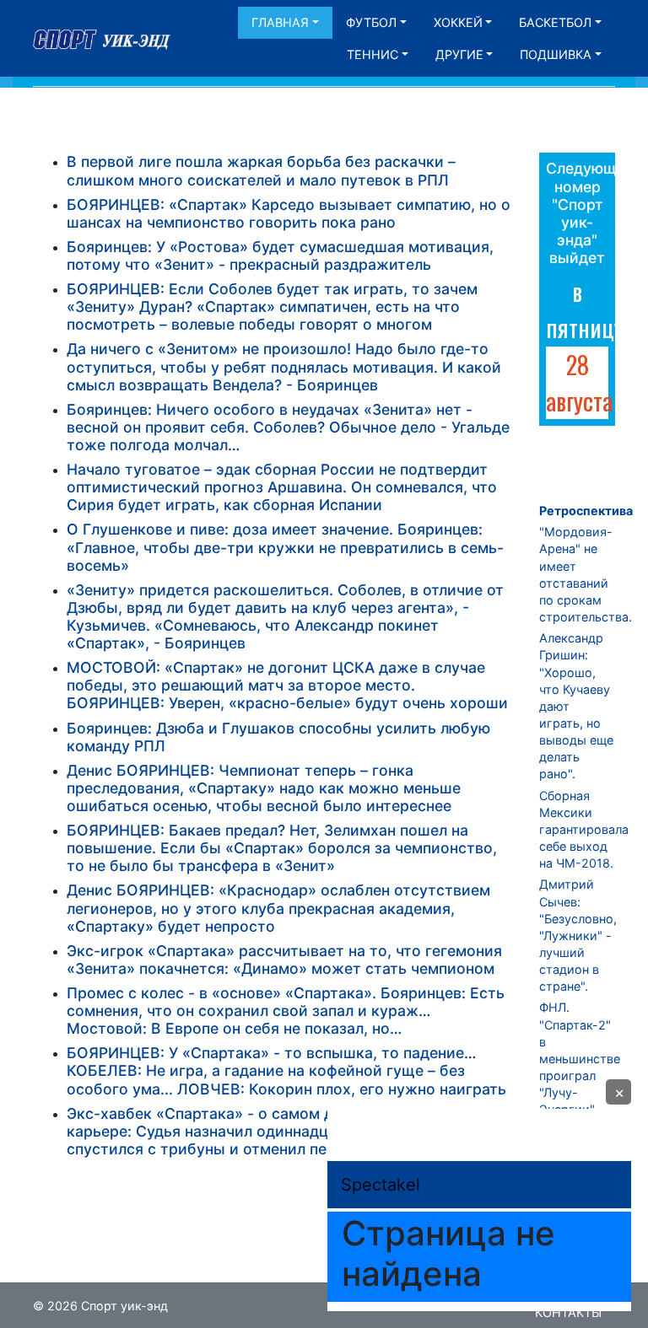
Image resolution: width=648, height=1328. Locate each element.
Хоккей (458, 22)
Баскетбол (555, 22)
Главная (280, 22)
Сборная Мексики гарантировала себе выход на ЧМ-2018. (584, 829)
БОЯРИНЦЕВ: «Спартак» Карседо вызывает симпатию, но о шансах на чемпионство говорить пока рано (288, 213)
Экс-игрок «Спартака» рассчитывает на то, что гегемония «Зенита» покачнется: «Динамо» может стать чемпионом (284, 959)
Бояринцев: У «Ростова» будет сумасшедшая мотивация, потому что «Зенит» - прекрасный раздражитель (280, 255)
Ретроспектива (586, 510)
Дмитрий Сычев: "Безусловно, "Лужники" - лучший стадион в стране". (578, 935)
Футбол (371, 22)
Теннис (372, 54)
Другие (459, 54)
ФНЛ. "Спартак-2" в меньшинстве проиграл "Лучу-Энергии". (579, 1058)
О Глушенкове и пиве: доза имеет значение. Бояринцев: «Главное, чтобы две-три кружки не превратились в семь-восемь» (285, 546)
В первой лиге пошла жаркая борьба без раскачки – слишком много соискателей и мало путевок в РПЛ (261, 170)
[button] (618, 1092)
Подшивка (555, 54)
